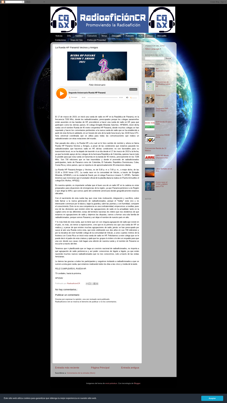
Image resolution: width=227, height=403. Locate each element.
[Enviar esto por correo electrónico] (87, 283)
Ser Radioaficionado (162, 70)
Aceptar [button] (212, 398)
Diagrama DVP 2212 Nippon (162, 110)
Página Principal (100, 367)
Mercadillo (162, 36)
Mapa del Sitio (77, 40)
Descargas (116, 36)
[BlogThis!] (89, 283)
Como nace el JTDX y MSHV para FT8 (162, 184)
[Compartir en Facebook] (94, 283)
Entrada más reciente (67, 367)
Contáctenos (60, 40)
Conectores (160, 95)
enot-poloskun (111, 383)
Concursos (92, 36)
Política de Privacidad (96, 40)
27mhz (150, 36)
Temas (104, 36)
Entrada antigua (130, 367)
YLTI (140, 36)
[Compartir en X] (92, 283)
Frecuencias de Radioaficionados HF (163, 84)
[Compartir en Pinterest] (97, 283)
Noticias (59, 36)
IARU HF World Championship (162, 157)
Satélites (79, 36)
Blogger (137, 383)
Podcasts (130, 36)
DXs (69, 36)
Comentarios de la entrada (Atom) (81, 373)
